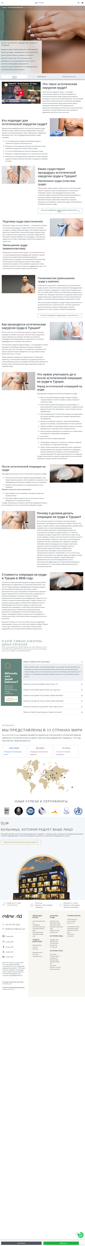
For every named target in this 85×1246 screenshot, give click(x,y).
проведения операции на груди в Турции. (63, 523)
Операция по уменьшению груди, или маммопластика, (24, 252)
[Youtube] (82, 2)
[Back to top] (42, 1243)
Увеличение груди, (45, 188)
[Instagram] (78, 2)
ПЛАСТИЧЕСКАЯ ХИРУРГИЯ (15, 7)
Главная (4, 7)
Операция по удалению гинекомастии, (53, 285)
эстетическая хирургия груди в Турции (29, 332)
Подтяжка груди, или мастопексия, (16, 225)
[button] (2, 3)
